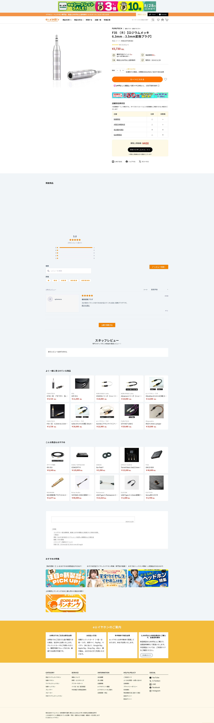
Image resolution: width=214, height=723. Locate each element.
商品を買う (67, 20)
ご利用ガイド (146, 655)
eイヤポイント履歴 (103, 686)
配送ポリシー (128, 699)
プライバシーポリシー (130, 686)
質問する (104, 325)
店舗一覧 (98, 20)
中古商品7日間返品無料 (79, 690)
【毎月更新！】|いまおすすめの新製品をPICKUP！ (64, 566)
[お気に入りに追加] (165, 79)
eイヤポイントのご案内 (105, 690)
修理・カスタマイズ (78, 680)
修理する (89, 20)
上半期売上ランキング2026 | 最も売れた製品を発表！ (65, 591)
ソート (146, 289)
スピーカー (49, 693)
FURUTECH (117, 28)
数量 (113, 70)
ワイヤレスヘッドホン (52, 683)
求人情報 (100, 680)
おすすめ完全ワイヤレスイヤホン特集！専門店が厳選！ (107, 566)
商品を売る (78, 20)
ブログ (153, 14)
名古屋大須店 (118, 129)
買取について (76, 677)
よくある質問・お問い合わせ (133, 680)
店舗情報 (100, 683)
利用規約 (126, 690)
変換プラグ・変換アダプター (133, 28)
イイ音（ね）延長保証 (78, 686)
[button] (120, 45)
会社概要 (100, 677)
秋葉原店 (117, 119)
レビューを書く (161, 267)
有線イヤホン (50, 680)
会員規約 (126, 683)
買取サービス (142, 14)
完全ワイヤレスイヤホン (53, 677)
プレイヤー (49, 690)
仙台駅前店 (118, 135)
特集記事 (107, 20)
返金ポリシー (128, 696)
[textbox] (68, 271)
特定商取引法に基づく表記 (132, 693)
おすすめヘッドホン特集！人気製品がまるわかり (145, 566)
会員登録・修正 (102, 693)
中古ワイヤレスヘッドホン (54, 696)
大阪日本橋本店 (119, 124)
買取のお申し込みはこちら (140, 150)
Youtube (164, 14)
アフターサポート (77, 683)
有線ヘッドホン (50, 686)
